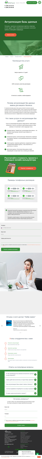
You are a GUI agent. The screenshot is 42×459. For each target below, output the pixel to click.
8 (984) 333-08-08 (20, 449)
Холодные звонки (18, 56)
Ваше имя (3, 231)
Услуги (11, 56)
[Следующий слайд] (40, 326)
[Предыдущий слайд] (2, 326)
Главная (6, 56)
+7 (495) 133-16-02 (9, 5)
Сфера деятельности (6, 238)
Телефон (3, 225)
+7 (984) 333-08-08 (9, 7)
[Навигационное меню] (39, 2)
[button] (31, 2)
